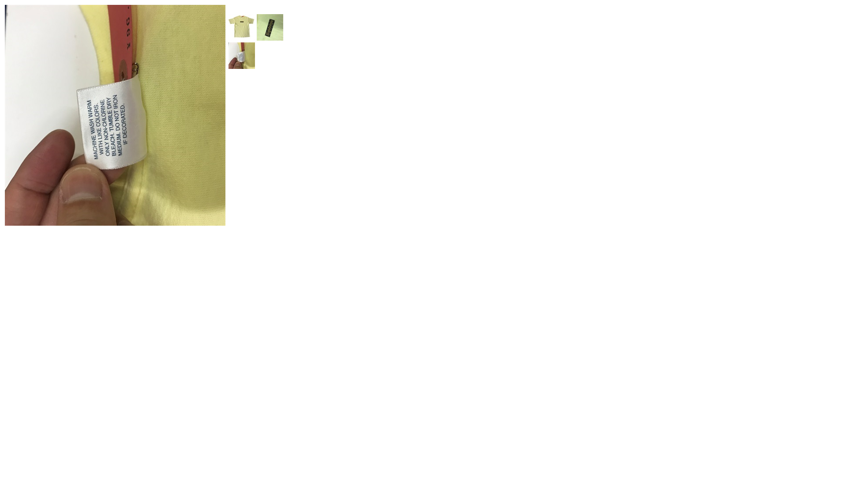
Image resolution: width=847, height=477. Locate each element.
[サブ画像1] (270, 38)
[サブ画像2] (242, 66)
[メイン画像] (242, 38)
